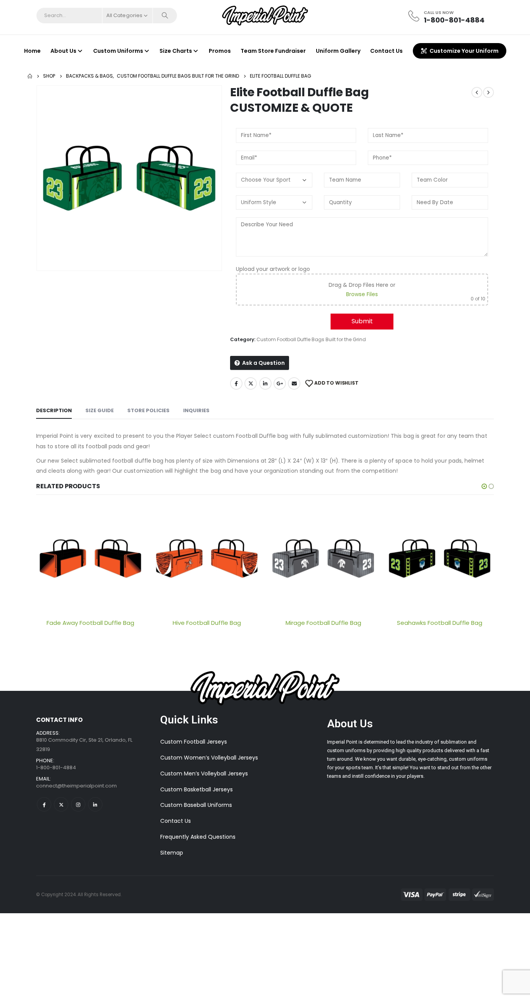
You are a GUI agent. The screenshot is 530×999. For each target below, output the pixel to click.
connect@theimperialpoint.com (76, 785)
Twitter (250, 383)
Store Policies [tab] (148, 410)
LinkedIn (265, 383)
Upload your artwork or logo (273, 269)
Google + (280, 383)
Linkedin (95, 804)
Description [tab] (54, 410)
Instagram (78, 804)
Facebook (236, 383)
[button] (484, 486)
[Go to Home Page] (30, 76)
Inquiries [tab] (196, 410)
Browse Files (362, 294)
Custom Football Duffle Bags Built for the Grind (311, 339)
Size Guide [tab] (99, 410)
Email (294, 383)
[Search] (165, 15)
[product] (90, 558)
